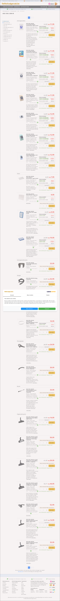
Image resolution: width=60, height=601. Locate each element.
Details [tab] (47, 295)
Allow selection (29, 308)
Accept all (47, 308)
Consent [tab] (12, 295)
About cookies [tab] (30, 295)
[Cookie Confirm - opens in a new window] (51, 291)
